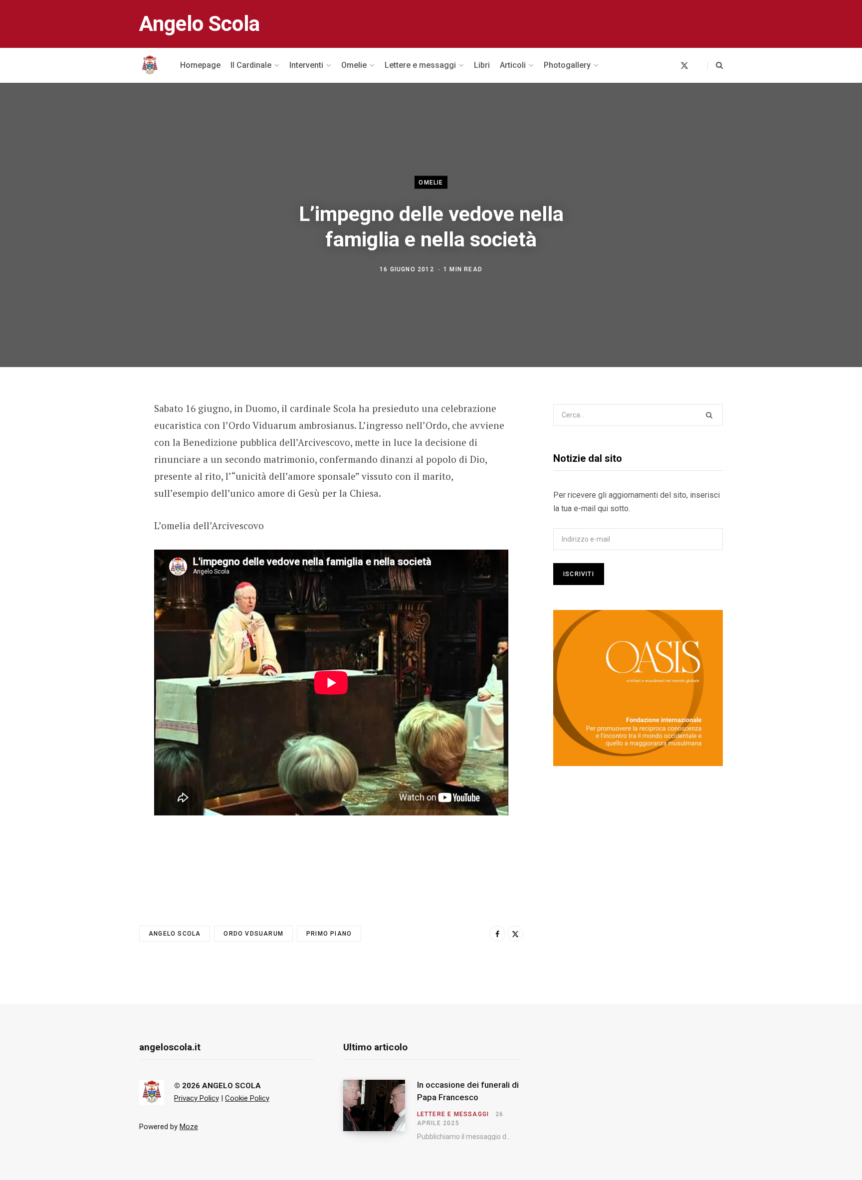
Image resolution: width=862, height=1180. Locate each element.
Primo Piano (329, 933)
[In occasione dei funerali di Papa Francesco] (380, 1110)
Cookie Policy (247, 1098)
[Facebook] (89, 436)
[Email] (89, 489)
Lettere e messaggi (453, 1114)
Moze (189, 1126)
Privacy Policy (196, 1098)
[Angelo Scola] (149, 65)
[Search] (715, 65)
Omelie (431, 182)
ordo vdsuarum (253, 933)
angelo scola (175, 933)
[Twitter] (89, 463)
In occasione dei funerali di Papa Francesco (468, 1091)
